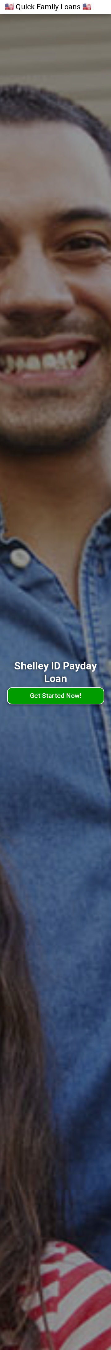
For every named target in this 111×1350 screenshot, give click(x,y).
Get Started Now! (55, 695)
